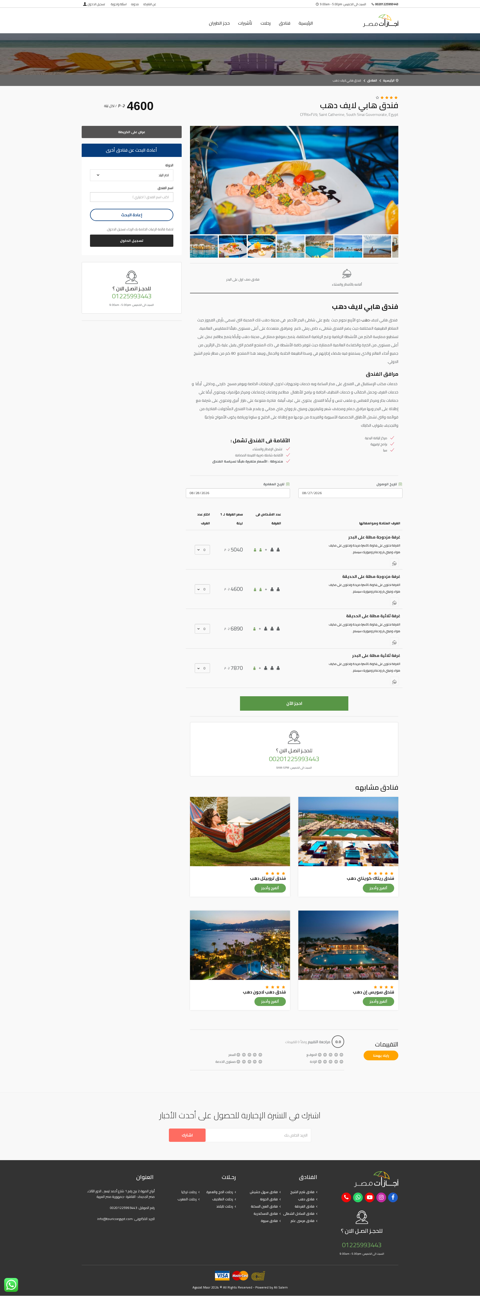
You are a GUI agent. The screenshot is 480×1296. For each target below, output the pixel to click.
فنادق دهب (306, 1199)
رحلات (266, 23)
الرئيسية (306, 23)
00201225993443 (294, 759)
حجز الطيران (219, 23)
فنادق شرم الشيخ (302, 1192)
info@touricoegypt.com (115, 1219)
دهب (365, 320)
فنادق (284, 23)
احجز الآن (294, 703)
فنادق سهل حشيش (264, 1192)
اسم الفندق (165, 188)
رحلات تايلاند (224, 1206)
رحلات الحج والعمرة (219, 1192)
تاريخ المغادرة (274, 484)
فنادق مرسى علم (302, 1221)
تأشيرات (245, 23)
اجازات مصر (362, 20)
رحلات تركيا (189, 1192)
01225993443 (132, 296)
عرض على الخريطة (131, 132)
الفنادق (372, 80)
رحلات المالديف (222, 1199)
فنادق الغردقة (304, 1206)
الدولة (169, 165)
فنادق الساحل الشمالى (298, 1213)
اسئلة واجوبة (119, 4)
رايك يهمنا (381, 1055)
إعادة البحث (131, 214)
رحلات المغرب (187, 1199)
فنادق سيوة (269, 1221)
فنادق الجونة (269, 1199)
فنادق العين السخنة (264, 1206)
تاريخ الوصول (387, 484)
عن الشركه (149, 4)
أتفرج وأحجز (378, 888)
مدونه (135, 4)
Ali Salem (281, 1287)
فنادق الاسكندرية (266, 1213)
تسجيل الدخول (96, 4)
